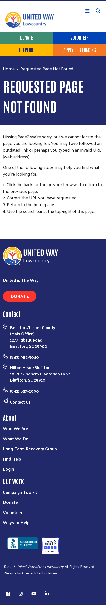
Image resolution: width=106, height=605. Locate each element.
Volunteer (80, 37)
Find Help (12, 459)
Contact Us (20, 402)
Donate (26, 37)
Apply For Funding (79, 49)
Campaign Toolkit (20, 492)
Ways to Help (16, 522)
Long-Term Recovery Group (30, 448)
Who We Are (15, 428)
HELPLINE (26, 49)
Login (8, 469)
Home (9, 68)
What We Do (16, 438)
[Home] (53, 0)
